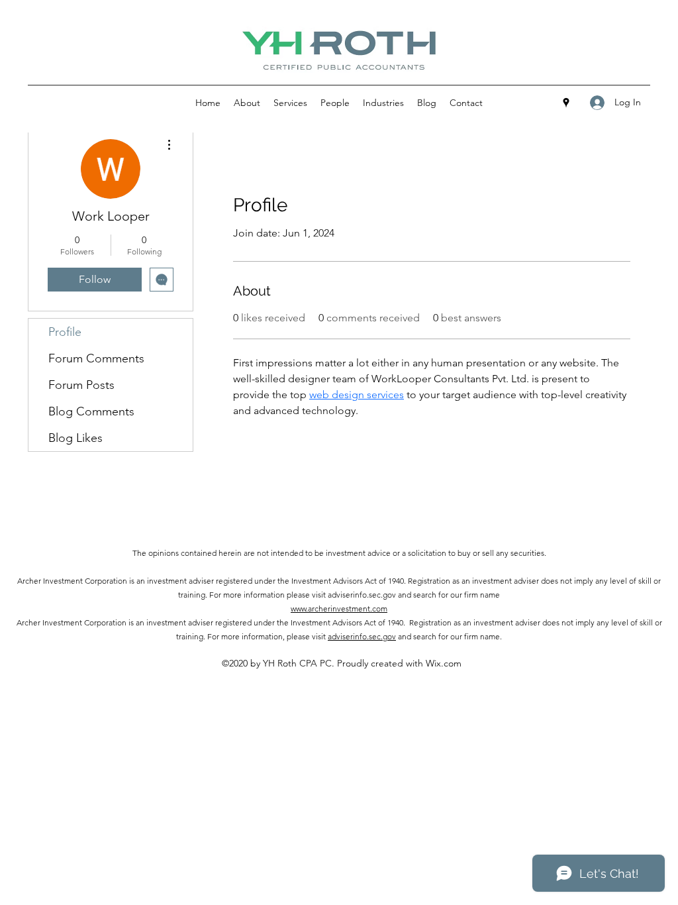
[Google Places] (566, 102)
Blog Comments (91, 411)
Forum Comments (96, 358)
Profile (64, 332)
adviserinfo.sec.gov (362, 636)
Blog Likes (75, 438)
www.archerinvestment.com (339, 608)
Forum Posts (81, 385)
